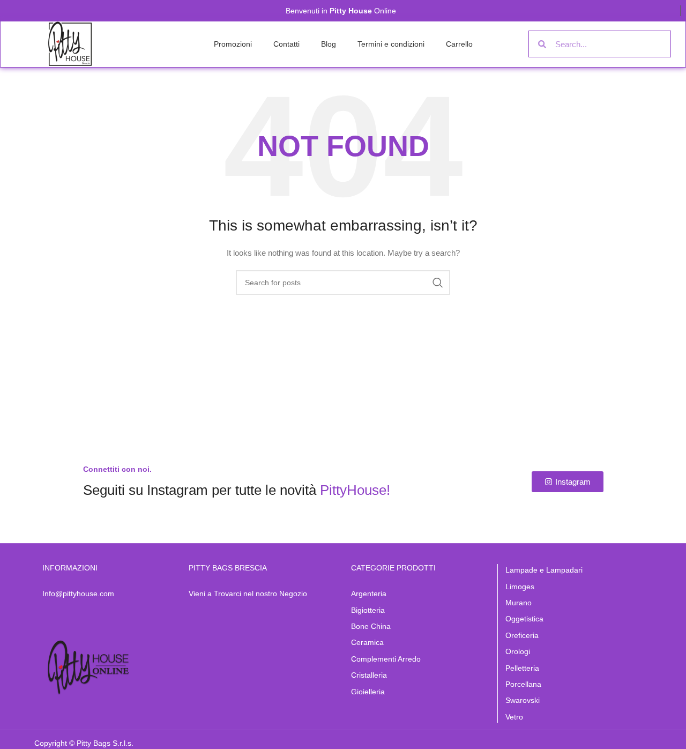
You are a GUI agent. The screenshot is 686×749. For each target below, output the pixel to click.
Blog (328, 44)
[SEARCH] (438, 282)
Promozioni (233, 44)
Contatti (286, 44)
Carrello (459, 44)
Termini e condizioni (390, 44)
